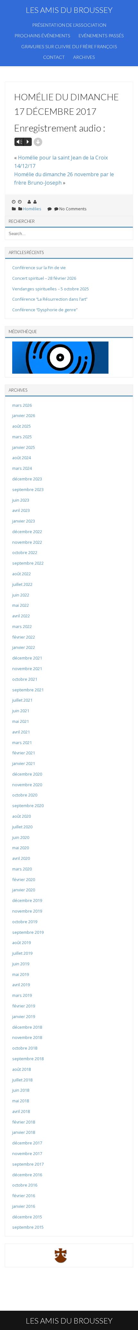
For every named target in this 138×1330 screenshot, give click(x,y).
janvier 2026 (23, 415)
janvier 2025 (23, 447)
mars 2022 (22, 626)
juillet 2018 (22, 1080)
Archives (84, 57)
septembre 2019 (28, 932)
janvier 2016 (23, 1206)
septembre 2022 (28, 563)
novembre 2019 (27, 911)
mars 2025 (22, 437)
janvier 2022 (23, 647)
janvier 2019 (23, 1016)
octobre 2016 (24, 1185)
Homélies (32, 209)
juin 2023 (20, 500)
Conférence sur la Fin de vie (39, 267)
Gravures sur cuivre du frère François (69, 46)
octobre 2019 (24, 922)
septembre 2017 (28, 1164)
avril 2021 (21, 732)
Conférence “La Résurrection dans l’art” (49, 299)
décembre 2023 (27, 479)
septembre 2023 (28, 489)
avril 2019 (21, 985)
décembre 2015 (27, 1217)
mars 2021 (22, 742)
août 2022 (21, 574)
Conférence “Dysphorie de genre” (44, 310)
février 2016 (23, 1195)
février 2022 (23, 637)
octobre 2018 (24, 1048)
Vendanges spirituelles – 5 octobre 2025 (50, 289)
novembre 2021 (27, 668)
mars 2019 (22, 995)
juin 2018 (20, 1090)
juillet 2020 (22, 827)
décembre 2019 (27, 900)
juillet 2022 (22, 584)
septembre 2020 (28, 805)
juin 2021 (20, 711)
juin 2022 (20, 595)
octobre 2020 (24, 795)
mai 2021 (20, 721)
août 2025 (21, 426)
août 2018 (21, 1069)
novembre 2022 (27, 542)
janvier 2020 (23, 890)
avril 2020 (21, 858)
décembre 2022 (27, 531)
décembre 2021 (27, 658)
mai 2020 (20, 848)
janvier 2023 (23, 521)
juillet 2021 (22, 700)
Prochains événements (42, 35)
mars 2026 (22, 405)
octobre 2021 (24, 679)
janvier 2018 (23, 1132)
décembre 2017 (27, 1143)
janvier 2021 (23, 763)
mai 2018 (20, 1101)
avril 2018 (21, 1111)
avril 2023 (21, 510)
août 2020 (21, 816)
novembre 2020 (27, 785)
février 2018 (23, 1122)
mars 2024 (22, 468)
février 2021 (23, 753)
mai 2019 (20, 974)
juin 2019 (20, 964)
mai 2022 (20, 605)
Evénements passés (101, 35)
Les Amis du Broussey (69, 9)
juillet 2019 (22, 953)
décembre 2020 (27, 774)
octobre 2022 (24, 552)
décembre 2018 (27, 1027)
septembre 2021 (28, 690)
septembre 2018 (28, 1058)
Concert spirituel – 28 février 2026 (44, 278)
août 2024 (21, 457)
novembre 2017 (27, 1153)
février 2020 (23, 879)
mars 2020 (22, 869)
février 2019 (23, 1006)
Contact (54, 57)
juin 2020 (20, 837)
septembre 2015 (28, 1227)
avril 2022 (21, 616)
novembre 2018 (27, 1037)
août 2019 (21, 942)
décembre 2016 (27, 1175)
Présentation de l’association (69, 25)
